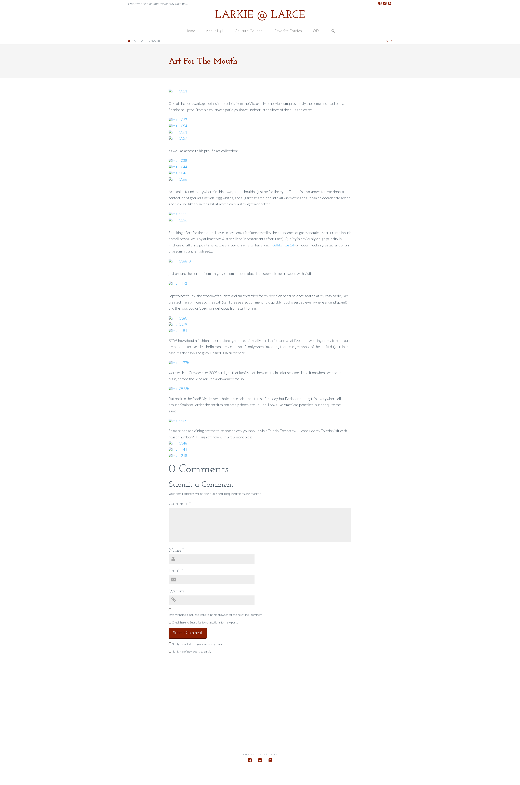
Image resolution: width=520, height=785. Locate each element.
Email (176, 570)
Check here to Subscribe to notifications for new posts (204, 622)
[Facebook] (379, 3)
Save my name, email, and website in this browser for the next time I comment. (216, 614)
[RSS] (389, 3)
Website (177, 591)
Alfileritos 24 (283, 245)
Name (176, 550)
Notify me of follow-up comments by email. (197, 644)
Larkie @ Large (260, 15)
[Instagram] (384, 3)
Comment (180, 503)
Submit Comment (187, 632)
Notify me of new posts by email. (191, 651)
